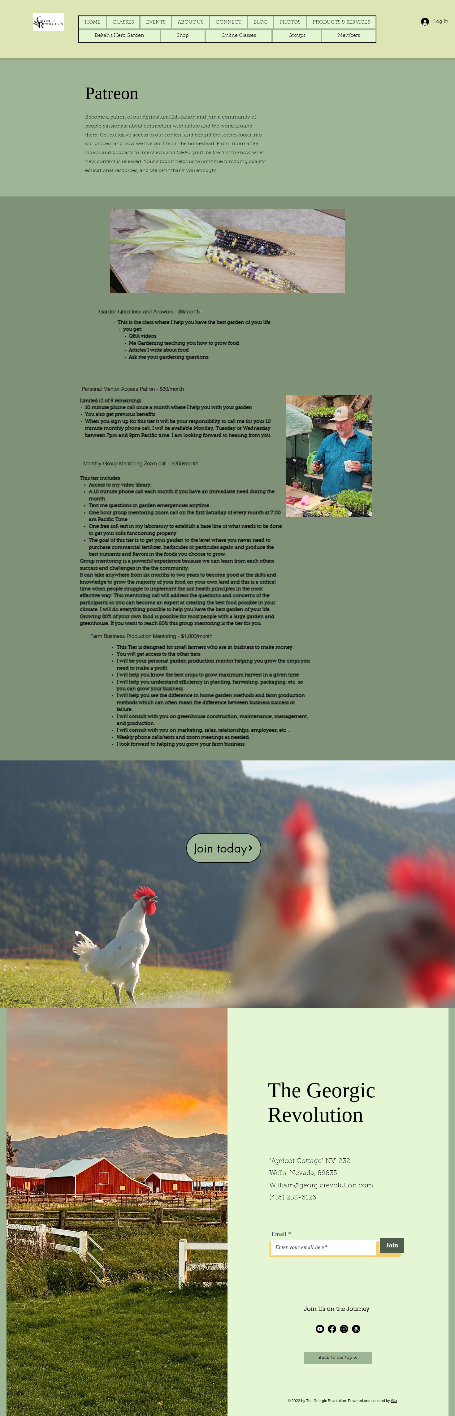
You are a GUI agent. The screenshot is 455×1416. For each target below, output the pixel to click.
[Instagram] (344, 1329)
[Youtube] (320, 1329)
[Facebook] (332, 1329)
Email (279, 1234)
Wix (394, 1401)
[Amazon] (356, 1329)
